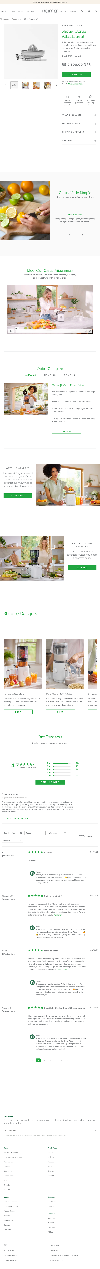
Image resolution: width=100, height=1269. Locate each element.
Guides (50, 1153)
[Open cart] (95, 11)
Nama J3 (69, 375)
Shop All (7, 1190)
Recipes (30, 11)
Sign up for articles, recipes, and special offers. (49, 2)
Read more (58, 915)
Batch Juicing (9, 1171)
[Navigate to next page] (67, 1060)
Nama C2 (50, 375)
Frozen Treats (9, 1176)
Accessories (16, 19)
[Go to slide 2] (25, 85)
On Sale (7, 1185)
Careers (7, 1225)
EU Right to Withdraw (11, 1261)
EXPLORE (82, 568)
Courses (7, 1166)
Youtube (51, 1223)
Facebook (51, 1227)
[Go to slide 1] (14, 85)
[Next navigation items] (56, 85)
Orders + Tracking (10, 1202)
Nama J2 (30, 375)
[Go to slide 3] (36, 85)
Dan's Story (52, 1206)
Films (50, 1166)
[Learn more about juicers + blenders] (23, 666)
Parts (5, 1180)
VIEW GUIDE (18, 496)
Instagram (51, 1218)
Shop (18, 712)
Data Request (54, 1250)
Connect (51, 1213)
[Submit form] (94, 1130)
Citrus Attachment (31, 19)
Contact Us (8, 1230)
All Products (4, 19)
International (8, 1220)
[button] (70, 235)
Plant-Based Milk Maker (13, 1157)
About (63, 11)
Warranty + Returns (11, 1206)
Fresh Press (15, 11)
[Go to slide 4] (47, 85)
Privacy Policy (40, 1135)
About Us (51, 1197)
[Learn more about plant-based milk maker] (65, 666)
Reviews (51, 1171)
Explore (66, 431)
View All (51, 1176)
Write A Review (50, 782)
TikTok (50, 1232)
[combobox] (35, 833)
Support (73, 11)
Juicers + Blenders (11, 1153)
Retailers (7, 1216)
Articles (51, 1157)
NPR (8, 1245)
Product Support (10, 1211)
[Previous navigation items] (6, 85)
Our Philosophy (53, 1202)
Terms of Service (28, 1135)
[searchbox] (10, 833)
